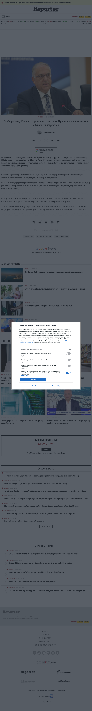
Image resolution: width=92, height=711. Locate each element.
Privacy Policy (56, 386)
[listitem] (46, 350)
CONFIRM (33, 379)
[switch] (68, 353)
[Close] (77, 325)
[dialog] (46, 355)
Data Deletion (36, 386)
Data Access (46, 386)
